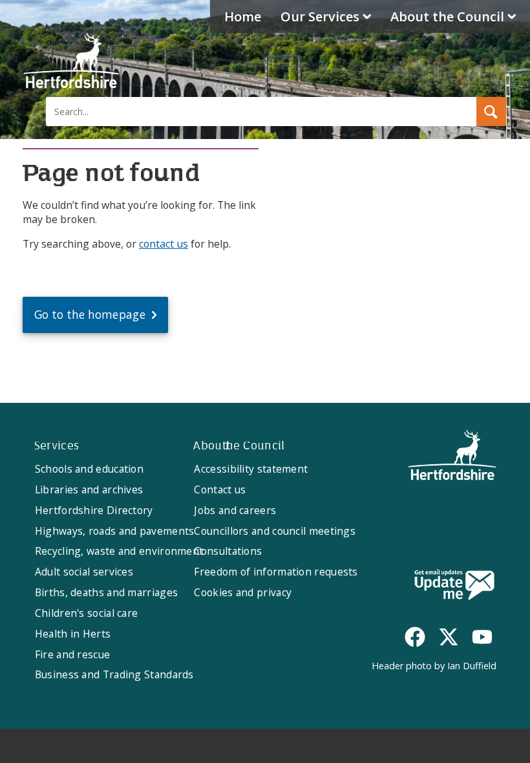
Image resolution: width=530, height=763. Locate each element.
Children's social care (86, 613)
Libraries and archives (89, 489)
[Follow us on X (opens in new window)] (448, 637)
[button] (491, 111)
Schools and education (89, 469)
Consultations (228, 551)
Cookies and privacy (243, 592)
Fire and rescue (73, 654)
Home (242, 16)
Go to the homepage (89, 314)
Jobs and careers (235, 510)
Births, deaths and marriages (106, 592)
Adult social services (84, 571)
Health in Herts (73, 634)
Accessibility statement (251, 469)
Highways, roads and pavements (115, 531)
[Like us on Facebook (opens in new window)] (415, 637)
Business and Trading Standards (114, 674)
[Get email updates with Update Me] (454, 585)
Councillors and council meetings (274, 531)
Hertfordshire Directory (94, 510)
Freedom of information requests (275, 571)
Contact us (220, 489)
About (447, 16)
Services (320, 16)
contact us (163, 244)
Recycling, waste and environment (119, 551)
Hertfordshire (71, 61)
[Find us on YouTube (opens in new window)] (482, 637)
